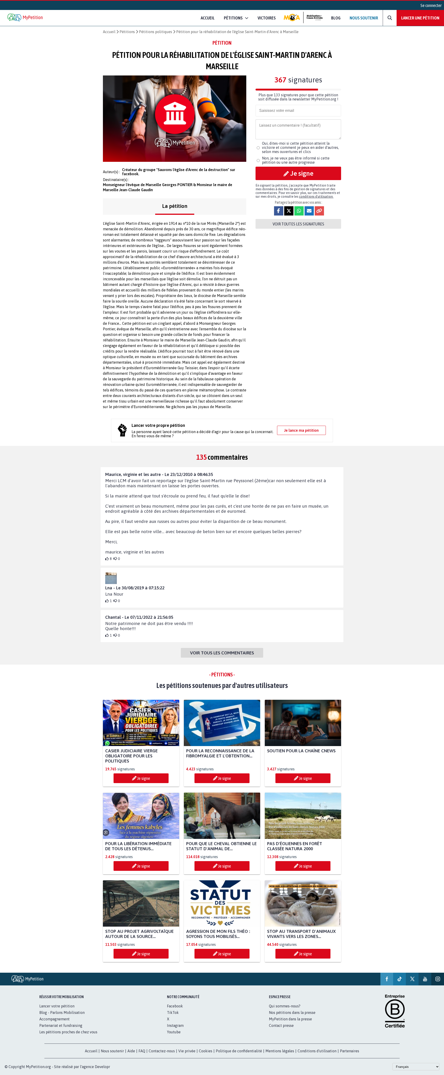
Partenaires (349, 1051)
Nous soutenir (364, 17)
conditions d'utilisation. (316, 196)
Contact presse (281, 1025)
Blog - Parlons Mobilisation (62, 1012)
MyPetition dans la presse (290, 1019)
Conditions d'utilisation (317, 1051)
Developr (102, 1067)
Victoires (267, 17)
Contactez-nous (162, 1051)
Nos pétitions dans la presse (292, 1012)
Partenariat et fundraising (60, 1025)
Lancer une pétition (420, 17)
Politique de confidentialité (239, 1051)
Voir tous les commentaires (222, 652)
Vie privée (186, 1051)
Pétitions (127, 32)
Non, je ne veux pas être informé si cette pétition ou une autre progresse (296, 160)
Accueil (208, 17)
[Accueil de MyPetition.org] (25, 18)
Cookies (205, 1051)
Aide (131, 1051)
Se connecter (431, 5)
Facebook (175, 1006)
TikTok (173, 1012)
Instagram (175, 1025)
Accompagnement (54, 1019)
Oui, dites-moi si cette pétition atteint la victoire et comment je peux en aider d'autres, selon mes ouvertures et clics (300, 147)
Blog (335, 17)
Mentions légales (279, 1051)
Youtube (174, 1032)
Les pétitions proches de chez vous (68, 1032)
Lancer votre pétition (56, 1006)
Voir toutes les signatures (298, 223)
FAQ (142, 1051)
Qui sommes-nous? (284, 1006)
